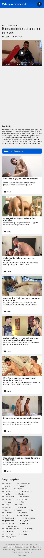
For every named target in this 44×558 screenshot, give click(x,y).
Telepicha (8, 515)
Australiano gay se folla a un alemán (20, 178)
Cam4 (33, 510)
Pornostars (8, 502)
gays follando (9, 521)
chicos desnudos (10, 518)
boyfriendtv (24, 515)
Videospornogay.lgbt (14, 4)
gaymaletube (9, 523)
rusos (27, 531)
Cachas (19, 489)
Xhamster (23, 507)
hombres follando (11, 526)
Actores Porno (25, 483)
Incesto (7, 494)
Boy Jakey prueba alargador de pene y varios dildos (21, 459)
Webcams (8, 507)
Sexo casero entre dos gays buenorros (21, 418)
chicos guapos (30, 518)
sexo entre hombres (12, 529)
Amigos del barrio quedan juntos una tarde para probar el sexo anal (21, 339)
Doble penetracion (25, 491)
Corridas (7, 491)
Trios (22, 502)
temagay (30, 529)
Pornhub (8, 499)
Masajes (21, 494)
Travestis (8, 483)
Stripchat (24, 513)
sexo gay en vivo (10, 537)
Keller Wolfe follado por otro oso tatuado (19, 259)
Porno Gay (6, 25)
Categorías (22, 555)
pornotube (24, 534)
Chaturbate (8, 513)
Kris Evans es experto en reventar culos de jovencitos (19, 379)
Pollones (26, 497)
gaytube (25, 523)
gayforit (25, 521)
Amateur (14, 25)
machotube (9, 534)
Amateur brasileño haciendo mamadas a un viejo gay (21, 299)
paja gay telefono (11, 531)
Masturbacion (9, 497)
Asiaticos (22, 486)
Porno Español (24, 499)
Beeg (6, 489)
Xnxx (6, 510)
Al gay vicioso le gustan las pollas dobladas (19, 219)
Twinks (20, 505)
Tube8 (7, 505)
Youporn (19, 510)
